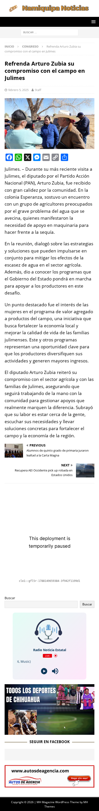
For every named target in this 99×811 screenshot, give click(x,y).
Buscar (10, 598)
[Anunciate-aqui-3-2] (49, 785)
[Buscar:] (49, 32)
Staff (38, 90)
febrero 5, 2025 (18, 90)
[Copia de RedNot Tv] (49, 732)
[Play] (44, 671)
